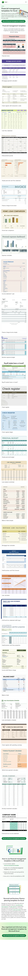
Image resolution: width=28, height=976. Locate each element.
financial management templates (11, 865)
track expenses (4, 906)
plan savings (13, 906)
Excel (6, 2)
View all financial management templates (13, 21)
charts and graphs (17, 909)
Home (2, 6)
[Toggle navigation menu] (26, 2)
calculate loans (19, 905)
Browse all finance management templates (14, 838)
